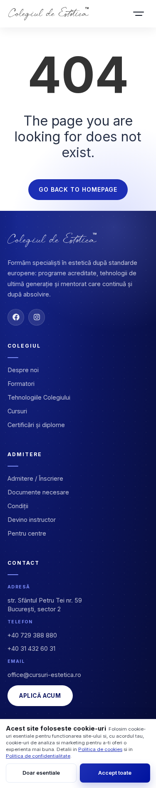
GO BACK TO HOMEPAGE (78, 189)
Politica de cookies (100, 749)
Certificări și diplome (36, 424)
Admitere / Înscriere (35, 478)
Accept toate (114, 773)
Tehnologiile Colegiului (38, 397)
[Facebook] (15, 317)
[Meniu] (138, 14)
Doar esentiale (41, 773)
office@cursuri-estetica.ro (44, 674)
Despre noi (23, 369)
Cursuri (17, 411)
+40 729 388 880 (32, 635)
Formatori (21, 383)
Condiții (17, 505)
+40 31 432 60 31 (31, 648)
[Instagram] (36, 317)
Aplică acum (40, 695)
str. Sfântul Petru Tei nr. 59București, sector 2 (44, 605)
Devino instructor (31, 519)
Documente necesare (38, 492)
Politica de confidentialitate (38, 756)
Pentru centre (26, 533)
